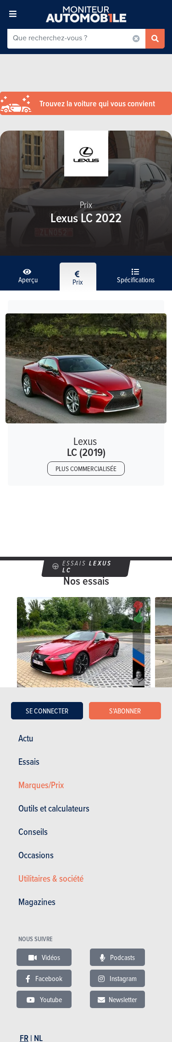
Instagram (122, 978)
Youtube (50, 999)
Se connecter (47, 711)
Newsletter (123, 999)
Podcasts (122, 957)
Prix (77, 282)
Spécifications (136, 279)
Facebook (48, 978)
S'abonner (125, 711)
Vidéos (50, 957)
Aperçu (28, 279)
